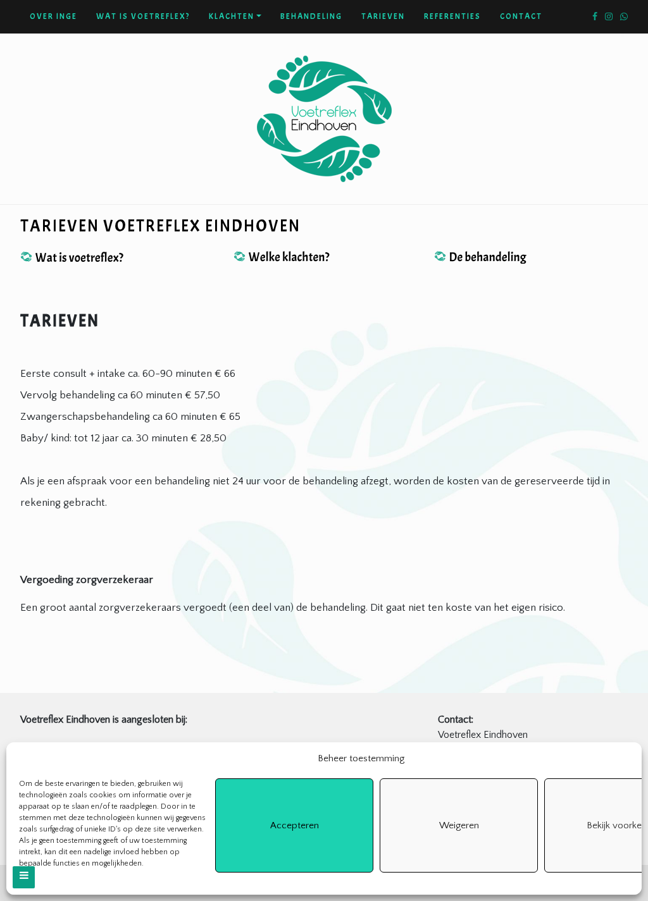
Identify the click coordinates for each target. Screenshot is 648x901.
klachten (231, 16)
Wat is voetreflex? (143, 16)
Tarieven (383, 16)
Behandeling (311, 16)
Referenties (452, 16)
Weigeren (459, 825)
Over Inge (53, 16)
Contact (521, 16)
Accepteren (294, 825)
